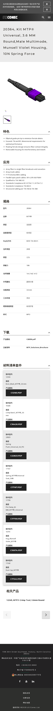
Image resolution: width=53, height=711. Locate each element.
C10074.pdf (16, 550)
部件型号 (9, 374)
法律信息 (26, 698)
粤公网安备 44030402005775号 (27, 675)
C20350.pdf (31, 339)
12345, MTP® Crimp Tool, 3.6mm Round (25, 600)
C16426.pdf (16, 424)
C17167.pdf (16, 487)
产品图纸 (9, 388)
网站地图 (26, 703)
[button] (49, 17)
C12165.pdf (16, 393)
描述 (7, 381)
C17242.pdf (16, 579)
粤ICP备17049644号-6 (26, 670)
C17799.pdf (16, 519)
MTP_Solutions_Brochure (37, 347)
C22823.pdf (16, 456)
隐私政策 (26, 693)
